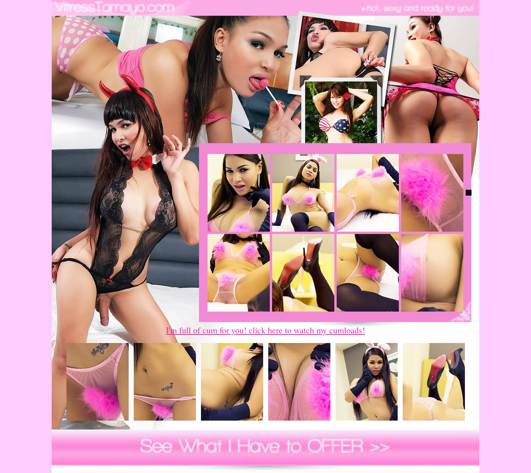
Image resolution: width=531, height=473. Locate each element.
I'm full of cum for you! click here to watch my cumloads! (265, 330)
